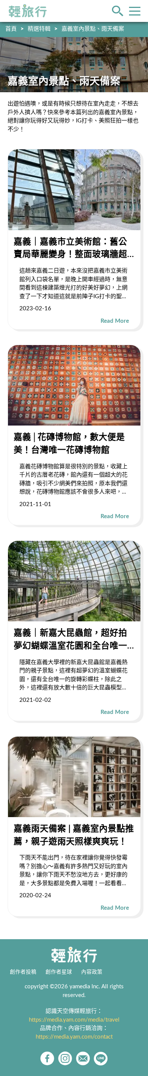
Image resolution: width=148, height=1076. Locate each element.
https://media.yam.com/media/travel (74, 1020)
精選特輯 (39, 29)
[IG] (65, 1058)
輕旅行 (28, 11)
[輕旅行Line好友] (101, 1058)
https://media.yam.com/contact (74, 1037)
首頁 (11, 29)
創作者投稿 (23, 972)
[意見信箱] (83, 1058)
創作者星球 (59, 972)
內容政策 (91, 972)
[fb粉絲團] (47, 1058)
